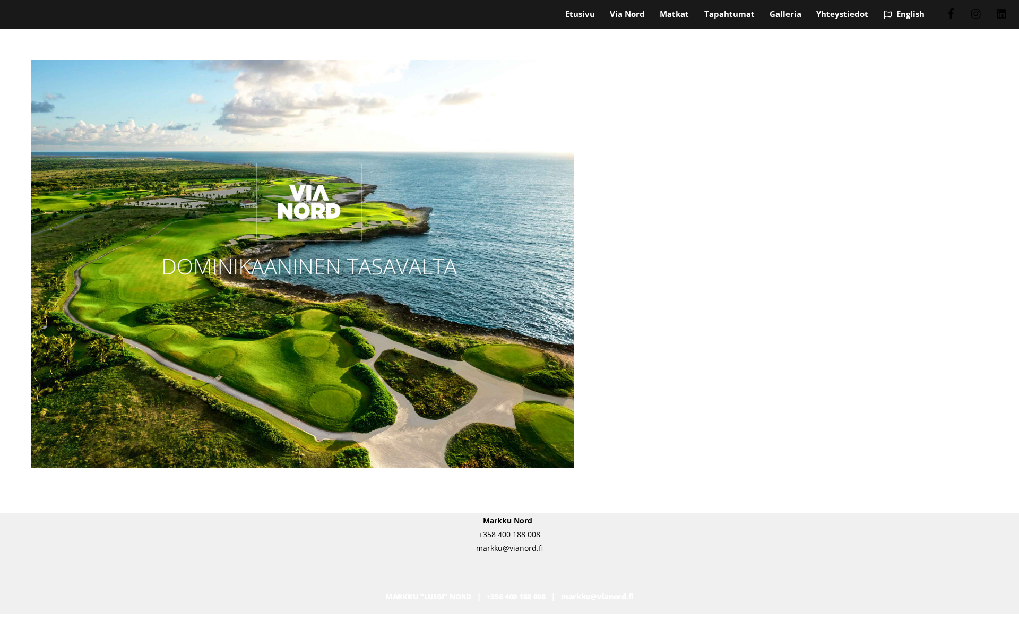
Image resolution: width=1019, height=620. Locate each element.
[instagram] (976, 13)
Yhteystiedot (842, 13)
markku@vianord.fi (597, 596)
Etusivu (580, 13)
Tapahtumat (729, 13)
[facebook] (951, 13)
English (909, 13)
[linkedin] (1002, 13)
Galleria (785, 13)
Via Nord (627, 13)
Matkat (674, 13)
